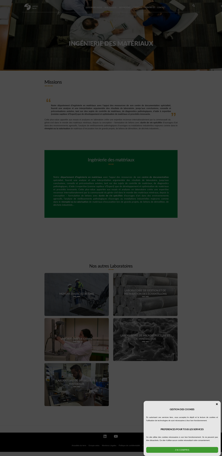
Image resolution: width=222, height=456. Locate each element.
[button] (217, 404)
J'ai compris (182, 450)
